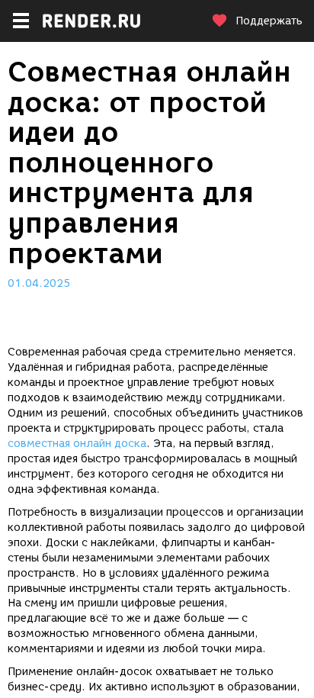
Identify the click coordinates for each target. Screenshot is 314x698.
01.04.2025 (39, 283)
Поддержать (269, 20)
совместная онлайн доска (77, 443)
